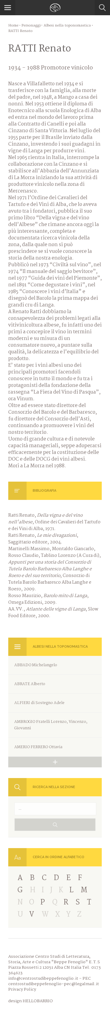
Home (13, 25)
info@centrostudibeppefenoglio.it (43, 978)
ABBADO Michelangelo (35, 665)
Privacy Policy (22, 989)
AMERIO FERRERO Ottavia (38, 747)
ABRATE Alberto (29, 684)
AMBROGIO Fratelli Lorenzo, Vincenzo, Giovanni (50, 725)
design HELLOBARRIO (30, 1001)
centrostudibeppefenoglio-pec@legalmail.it (53, 984)
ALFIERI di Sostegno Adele (39, 703)
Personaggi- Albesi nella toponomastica (56, 25)
